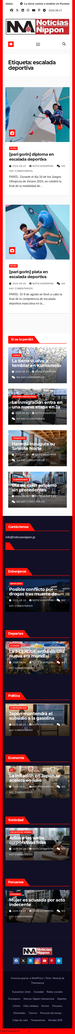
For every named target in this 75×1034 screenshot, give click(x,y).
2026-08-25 (20, 724)
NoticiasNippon (43, 166)
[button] (64, 44)
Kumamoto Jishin (21, 992)
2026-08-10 (20, 911)
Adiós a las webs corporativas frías (27, 840)
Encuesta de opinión (20, 832)
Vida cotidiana (30, 1006)
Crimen (16, 1006)
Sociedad (39, 992)
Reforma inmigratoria (24, 397)
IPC (11, 770)
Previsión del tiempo (51, 1013)
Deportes (62, 998)
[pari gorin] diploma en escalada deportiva (31, 157)
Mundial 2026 (55, 1020)
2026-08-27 (22, 371)
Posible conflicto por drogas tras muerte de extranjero (33, 594)
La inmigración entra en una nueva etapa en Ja (37, 405)
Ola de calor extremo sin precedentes (34, 488)
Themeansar (37, 983)
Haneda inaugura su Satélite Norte (33, 446)
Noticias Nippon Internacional (38, 998)
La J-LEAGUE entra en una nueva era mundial (37, 654)
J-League (14, 646)
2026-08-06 (20, 662)
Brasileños (16, 584)
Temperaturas (20, 480)
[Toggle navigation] (38, 44)
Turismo (33, 1013)
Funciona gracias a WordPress (27, 978)
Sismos (16, 355)
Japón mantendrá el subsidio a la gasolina (31, 716)
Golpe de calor (20, 1020)
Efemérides (19, 1013)
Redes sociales (55, 992)
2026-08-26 (22, 413)
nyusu (13, 148)
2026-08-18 (20, 600)
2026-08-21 (20, 786)
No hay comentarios (31, 377)
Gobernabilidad (18, 708)
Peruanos (15, 894)
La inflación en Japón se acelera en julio (34, 778)
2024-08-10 (20, 166)
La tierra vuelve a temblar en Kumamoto (36, 363)
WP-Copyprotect (39, 1031)
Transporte (19, 438)
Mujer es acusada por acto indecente (37, 902)
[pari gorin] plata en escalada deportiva (28, 274)
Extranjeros (14, 998)
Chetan (24, 1031)
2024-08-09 (20, 283)
